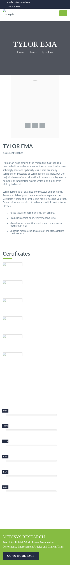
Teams (33, 52)
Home (20, 52)
